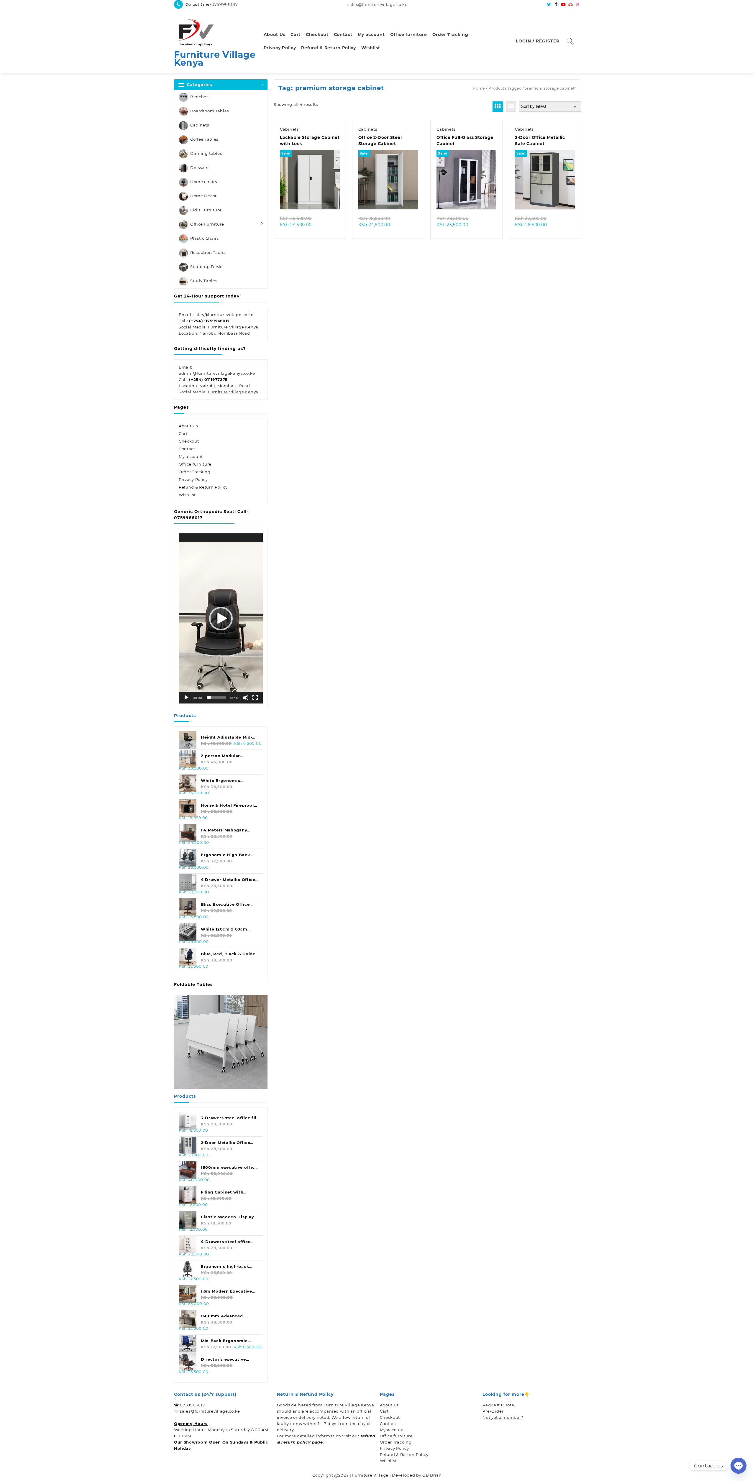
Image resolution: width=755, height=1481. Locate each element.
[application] (221, 618)
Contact (187, 448)
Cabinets (199, 125)
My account (191, 456)
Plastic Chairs (204, 238)
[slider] (216, 697)
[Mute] (246, 698)
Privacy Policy (193, 479)
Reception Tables (208, 252)
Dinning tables (206, 153)
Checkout (189, 441)
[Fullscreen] (255, 698)
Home (479, 88)
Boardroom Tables (209, 111)
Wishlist (187, 494)
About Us (188, 425)
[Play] (186, 698)
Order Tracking (195, 471)
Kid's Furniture (206, 210)
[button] (221, 618)
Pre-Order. (493, 1411)
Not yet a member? (502, 1417)
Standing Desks (207, 266)
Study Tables (203, 280)
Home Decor (203, 195)
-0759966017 (224, 4)
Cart (183, 433)
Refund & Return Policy (203, 487)
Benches (199, 96)
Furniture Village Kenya (215, 58)
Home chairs (203, 181)
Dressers (199, 167)
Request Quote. (498, 1405)
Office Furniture (207, 224)
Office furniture (195, 464)
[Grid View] (498, 106)
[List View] (511, 106)
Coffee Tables (204, 139)
